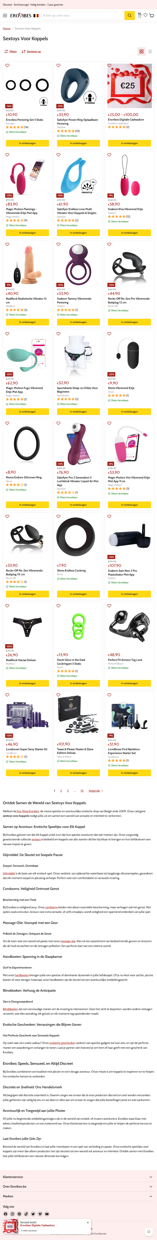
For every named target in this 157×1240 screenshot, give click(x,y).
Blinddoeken (10, 1009)
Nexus (9, 481)
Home (7, 28)
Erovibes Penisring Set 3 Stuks (24, 119)
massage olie (68, 941)
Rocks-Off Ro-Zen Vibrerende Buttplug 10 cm (24, 572)
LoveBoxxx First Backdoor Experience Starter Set (124, 751)
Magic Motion (13, 216)
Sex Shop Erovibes (28, 811)
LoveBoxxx (11, 753)
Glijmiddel (9, 873)
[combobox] (83, 15)
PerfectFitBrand (115, 663)
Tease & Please (64, 756)
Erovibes (10, 123)
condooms (51, 907)
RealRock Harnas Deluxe (21, 660)
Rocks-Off (113, 306)
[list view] (150, 51)
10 (82, 790)
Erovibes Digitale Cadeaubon (126, 119)
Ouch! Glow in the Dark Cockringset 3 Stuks (71, 661)
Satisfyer (61, 127)
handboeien (22, 975)
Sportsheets (63, 395)
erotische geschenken (62, 1043)
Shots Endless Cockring (71, 570)
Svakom (112, 212)
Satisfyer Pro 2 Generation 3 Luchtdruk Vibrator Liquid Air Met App (77, 481)
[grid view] (141, 51)
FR (139, 17)
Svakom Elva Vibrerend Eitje (125, 209)
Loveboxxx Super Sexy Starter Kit (26, 749)
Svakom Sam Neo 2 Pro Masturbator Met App (122, 572)
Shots (111, 391)
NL (140, 13)
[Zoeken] (129, 15)
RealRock (10, 306)
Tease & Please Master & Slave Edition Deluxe (75, 751)
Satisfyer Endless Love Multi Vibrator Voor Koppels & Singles (76, 211)
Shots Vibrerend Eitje (121, 388)
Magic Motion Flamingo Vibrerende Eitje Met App (22, 211)
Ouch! (60, 667)
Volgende (95, 790)
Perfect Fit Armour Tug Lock (125, 660)
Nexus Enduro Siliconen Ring (24, 477)
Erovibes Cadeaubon (118, 123)
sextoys (36, 839)
